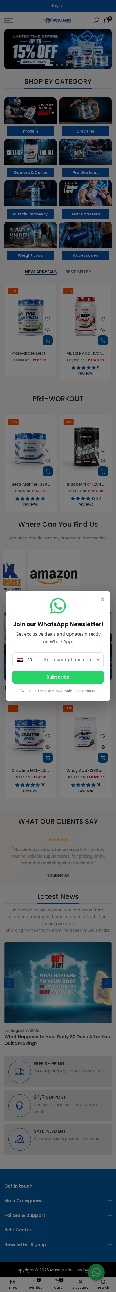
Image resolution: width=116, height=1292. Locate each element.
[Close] (102, 600)
